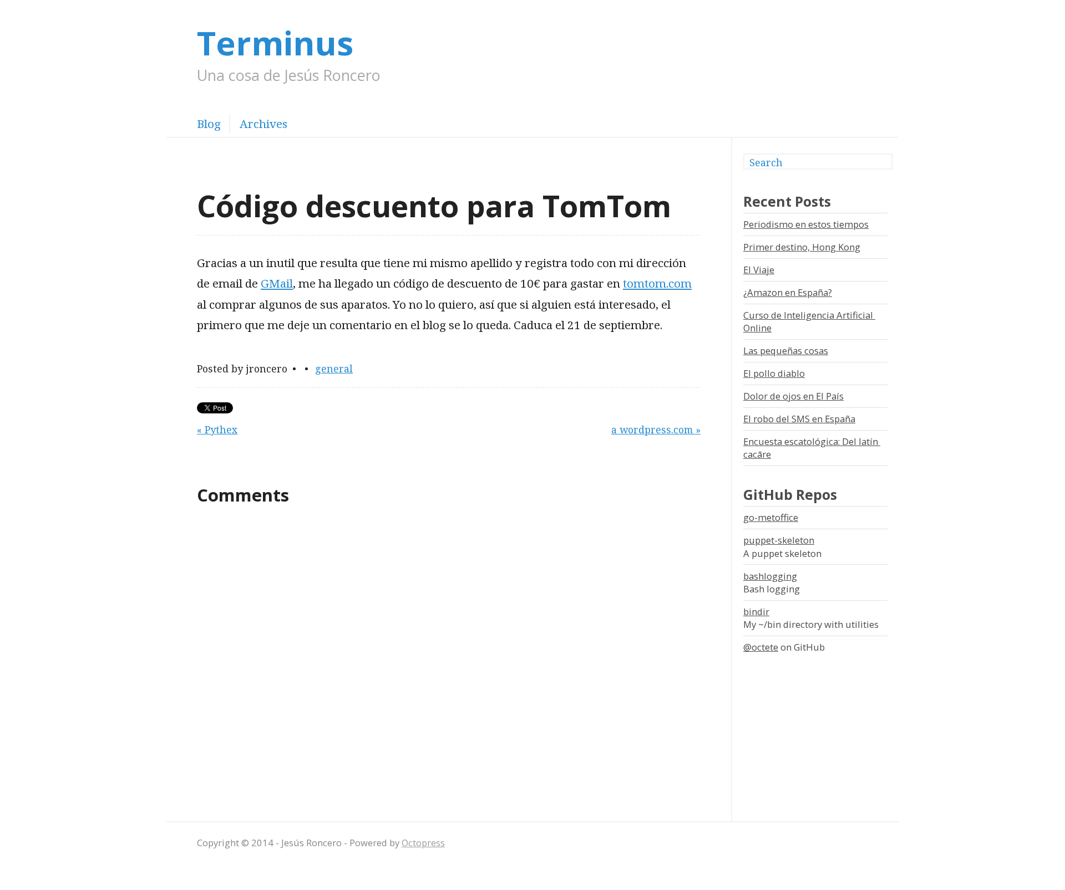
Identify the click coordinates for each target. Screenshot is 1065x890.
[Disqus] (449, 661)
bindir (756, 611)
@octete (760, 647)
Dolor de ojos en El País (793, 396)
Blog (209, 123)
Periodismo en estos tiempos (806, 224)
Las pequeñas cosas (785, 350)
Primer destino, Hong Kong (801, 247)
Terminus (275, 42)
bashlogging (770, 576)
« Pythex (217, 429)
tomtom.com (657, 283)
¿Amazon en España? (787, 292)
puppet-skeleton (778, 540)
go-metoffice (770, 517)
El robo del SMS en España (799, 418)
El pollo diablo (774, 373)
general (334, 368)
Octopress (423, 842)
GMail (277, 283)
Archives (263, 123)
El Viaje (758, 269)
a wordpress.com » (656, 429)
